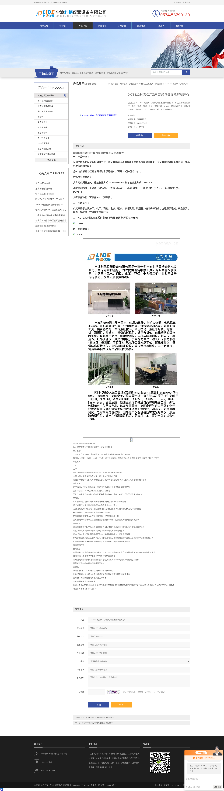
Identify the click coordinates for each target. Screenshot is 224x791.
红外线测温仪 (43, 143)
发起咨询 (217, 787)
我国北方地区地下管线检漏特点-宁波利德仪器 (51, 210)
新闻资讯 (102, 26)
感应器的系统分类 (43, 189)
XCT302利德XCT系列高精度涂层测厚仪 (98, 717)
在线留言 (177, 2)
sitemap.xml (176, 785)
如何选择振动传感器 (44, 194)
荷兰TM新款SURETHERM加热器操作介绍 (51, 199)
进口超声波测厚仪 (45, 111)
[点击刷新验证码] (113, 692)
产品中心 (83, 26)
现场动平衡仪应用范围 (45, 226)
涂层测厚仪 (42, 127)
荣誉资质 (141, 26)
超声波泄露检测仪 (45, 106)
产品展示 (132, 84)
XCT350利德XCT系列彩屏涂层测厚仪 (97, 723)
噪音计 (40, 117)
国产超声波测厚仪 (45, 101)
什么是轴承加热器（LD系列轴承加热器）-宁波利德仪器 (51, 215)
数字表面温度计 (44, 149)
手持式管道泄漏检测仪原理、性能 (50, 231)
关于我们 (63, 26)
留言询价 (166, 135)
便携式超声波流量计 (46, 154)
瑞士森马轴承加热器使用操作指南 (50, 220)
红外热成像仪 (43, 138)
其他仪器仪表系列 (46, 95)
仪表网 (167, 785)
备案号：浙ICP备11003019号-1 (103, 785)
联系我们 (186, 2)
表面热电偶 (42, 133)
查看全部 (51, 160)
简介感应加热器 (42, 183)
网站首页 (44, 26)
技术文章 (122, 26)
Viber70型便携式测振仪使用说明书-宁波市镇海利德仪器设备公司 (51, 204)
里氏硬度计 (42, 122)
